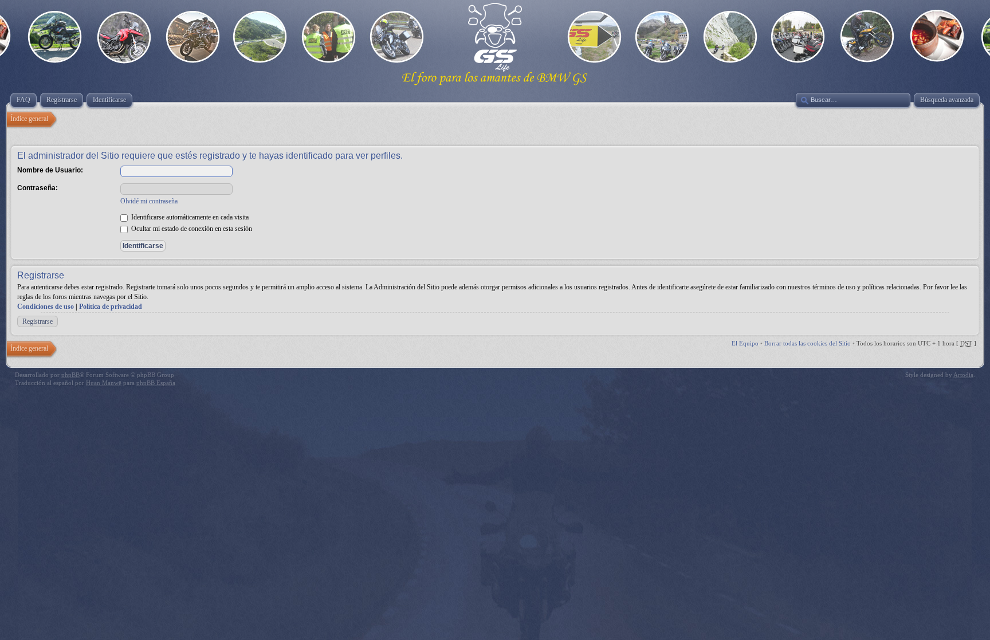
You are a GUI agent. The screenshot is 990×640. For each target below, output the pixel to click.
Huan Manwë (103, 382)
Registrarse (37, 321)
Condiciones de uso (45, 307)
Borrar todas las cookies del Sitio (807, 343)
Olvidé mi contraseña (149, 201)
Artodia (963, 374)
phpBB (70, 374)
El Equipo (745, 343)
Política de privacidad (110, 307)
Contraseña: (37, 188)
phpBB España (155, 382)
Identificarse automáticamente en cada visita (189, 217)
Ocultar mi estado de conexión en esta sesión (190, 229)
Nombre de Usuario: (50, 170)
